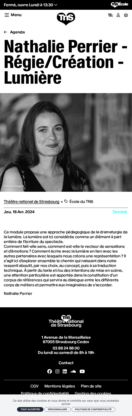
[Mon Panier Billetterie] (126, 15)
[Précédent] (5, 32)
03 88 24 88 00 (66, 348)
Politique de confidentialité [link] (93, 409)
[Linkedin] (65, 371)
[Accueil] (66, 19)
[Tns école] (119, 5)
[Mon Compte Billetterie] (118, 15)
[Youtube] (82, 371)
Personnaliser (57, 409)
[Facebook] (49, 371)
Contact (66, 363)
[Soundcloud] (73, 371)
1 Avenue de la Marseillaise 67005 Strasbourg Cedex (66, 339)
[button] (110, 15)
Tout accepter (30, 409)
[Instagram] (57, 371)
